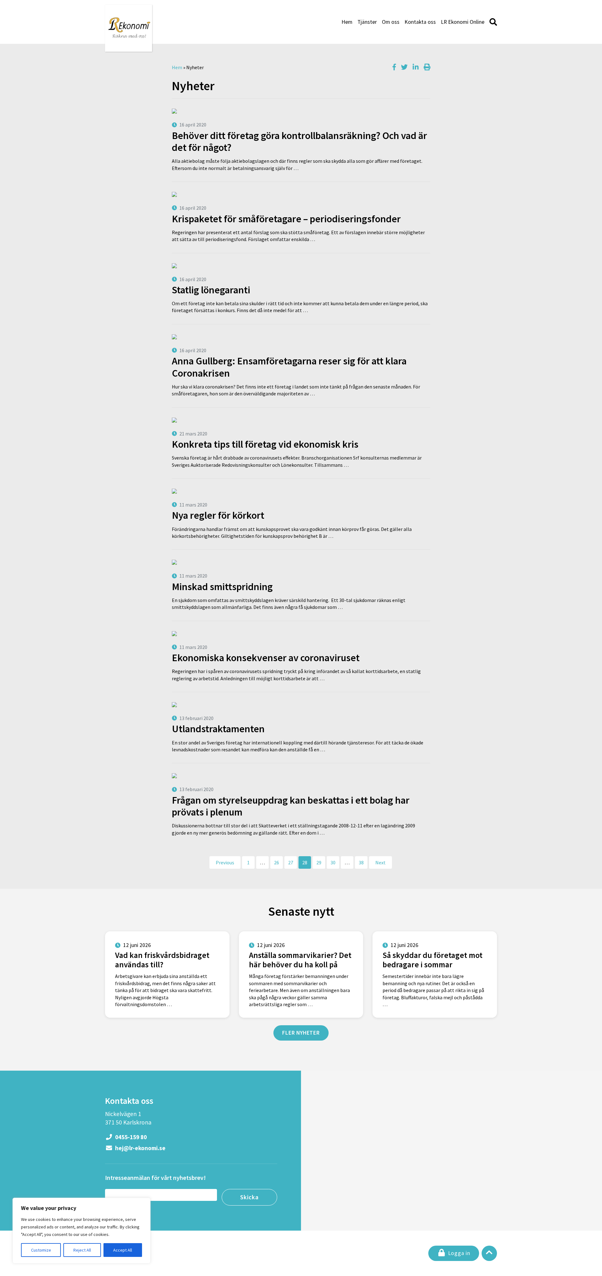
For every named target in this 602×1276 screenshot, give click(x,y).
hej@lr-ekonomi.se (140, 1148)
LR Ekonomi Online (462, 21)
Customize (41, 1250)
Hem (346, 21)
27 (290, 862)
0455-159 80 (130, 1137)
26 (276, 862)
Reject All (82, 1250)
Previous (225, 862)
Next (380, 862)
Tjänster (367, 21)
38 (361, 862)
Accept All (122, 1250)
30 (332, 862)
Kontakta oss (420, 21)
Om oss (390, 21)
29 (318, 862)
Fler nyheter (301, 1032)
